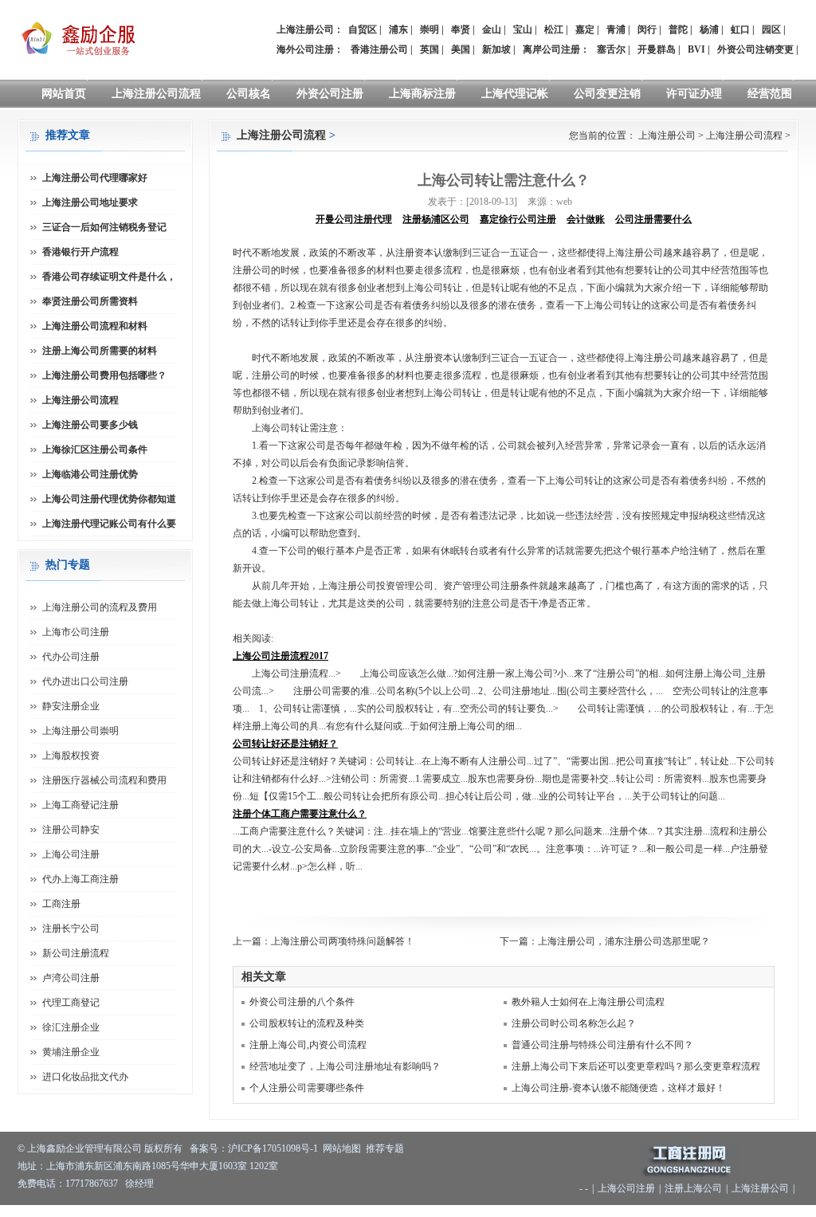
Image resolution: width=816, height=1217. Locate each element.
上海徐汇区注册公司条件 (94, 449)
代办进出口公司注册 (85, 681)
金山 (491, 29)
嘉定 (584, 29)
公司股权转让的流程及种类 (306, 1023)
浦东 (398, 29)
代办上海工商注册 (80, 879)
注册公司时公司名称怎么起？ (574, 1023)
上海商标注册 (422, 94)
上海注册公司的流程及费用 (99, 607)
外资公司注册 (329, 94)
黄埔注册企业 (71, 1052)
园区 (771, 29)
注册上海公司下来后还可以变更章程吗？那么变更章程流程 (636, 1066)
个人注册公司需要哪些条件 (306, 1087)
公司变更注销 (607, 94)
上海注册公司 (667, 135)
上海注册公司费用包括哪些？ (104, 375)
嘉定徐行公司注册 (518, 219)
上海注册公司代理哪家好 (94, 177)
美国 (460, 49)
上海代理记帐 (514, 94)
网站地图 (342, 1148)
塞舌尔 (611, 49)
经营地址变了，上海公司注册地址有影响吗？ (345, 1066)
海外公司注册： (310, 49)
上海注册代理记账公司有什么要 (109, 523)
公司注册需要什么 (653, 219)
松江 (553, 29)
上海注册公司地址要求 (90, 202)
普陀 (678, 29)
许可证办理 (694, 94)
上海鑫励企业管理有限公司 (84, 1148)
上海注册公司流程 (156, 94)
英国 (429, 49)
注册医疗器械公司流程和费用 (104, 780)
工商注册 (61, 903)
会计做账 (586, 219)
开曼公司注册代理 (354, 219)
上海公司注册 (71, 854)
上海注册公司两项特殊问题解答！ (342, 941)
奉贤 (460, 29)
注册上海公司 (693, 1188)
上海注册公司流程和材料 (94, 326)
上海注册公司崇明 (80, 730)
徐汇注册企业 (71, 1027)
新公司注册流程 (75, 953)
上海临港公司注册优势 (90, 474)
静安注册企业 (71, 706)
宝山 (522, 29)
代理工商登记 (71, 1002)
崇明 (429, 29)
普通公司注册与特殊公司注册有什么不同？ (602, 1044)
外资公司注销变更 (755, 49)
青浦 (616, 29)
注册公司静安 (71, 829)
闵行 (647, 29)
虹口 (740, 29)
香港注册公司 (379, 49)
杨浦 (709, 29)
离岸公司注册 (551, 49)
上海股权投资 (71, 755)
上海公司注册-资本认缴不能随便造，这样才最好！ (618, 1087)
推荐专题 (385, 1148)
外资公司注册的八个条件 (302, 1001)
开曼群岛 (657, 49)
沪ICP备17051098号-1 (273, 1148)
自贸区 (362, 29)
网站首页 (63, 94)
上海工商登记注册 (80, 805)
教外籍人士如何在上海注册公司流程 (588, 1001)
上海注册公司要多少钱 (90, 424)
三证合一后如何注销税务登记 (104, 227)
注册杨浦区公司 (435, 219)
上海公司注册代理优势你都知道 (109, 498)
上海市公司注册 (75, 632)
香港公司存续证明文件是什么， (109, 276)
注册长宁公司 (71, 928)
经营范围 (769, 94)
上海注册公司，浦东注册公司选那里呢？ (624, 941)
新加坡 (496, 49)
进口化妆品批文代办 (85, 1076)
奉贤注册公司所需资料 (90, 301)
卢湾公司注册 (71, 977)
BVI (696, 49)
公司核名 (248, 94)
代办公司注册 (71, 656)
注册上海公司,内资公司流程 (308, 1044)
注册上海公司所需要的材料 (99, 350)
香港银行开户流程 (80, 251)
